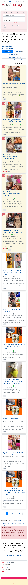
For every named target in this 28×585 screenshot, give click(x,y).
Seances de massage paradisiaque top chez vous (12, 231)
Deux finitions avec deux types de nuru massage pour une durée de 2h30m (13, 156)
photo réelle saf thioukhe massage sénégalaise (11, 418)
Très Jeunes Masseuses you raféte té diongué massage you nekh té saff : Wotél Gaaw (13, 381)
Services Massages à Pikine (7, 523)
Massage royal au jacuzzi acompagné (11, 310)
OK (14, 583)
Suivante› (19, 513)
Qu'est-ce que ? (11, 1)
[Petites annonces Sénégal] (13, 5)
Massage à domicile (10, 567)
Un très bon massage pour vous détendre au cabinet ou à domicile (14, 346)
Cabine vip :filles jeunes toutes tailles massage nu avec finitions (14, 453)
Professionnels (14, 54)
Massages (18, 520)
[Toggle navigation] (4, 8)
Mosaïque (16, 59)
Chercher (14, 22)
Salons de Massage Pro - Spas (14, 57)
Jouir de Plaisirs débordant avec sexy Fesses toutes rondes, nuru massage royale (14, 193)
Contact (20, 1)
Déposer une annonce (15, 555)
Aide (25, 1)
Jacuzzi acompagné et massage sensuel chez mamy (14, 84)
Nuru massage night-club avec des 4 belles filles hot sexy (13, 120)
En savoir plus (23, 582)
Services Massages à (17, 522)
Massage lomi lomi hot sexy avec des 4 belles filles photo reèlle (12, 272)
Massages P (4, 525)
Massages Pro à (20, 523)
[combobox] (14, 18)
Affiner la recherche (18, 63)
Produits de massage (11, 571)
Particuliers (19, 51)
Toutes (7, 51)
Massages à (5, 522)
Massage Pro (9, 562)
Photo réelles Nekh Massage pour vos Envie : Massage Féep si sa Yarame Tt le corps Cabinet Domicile (14, 491)
